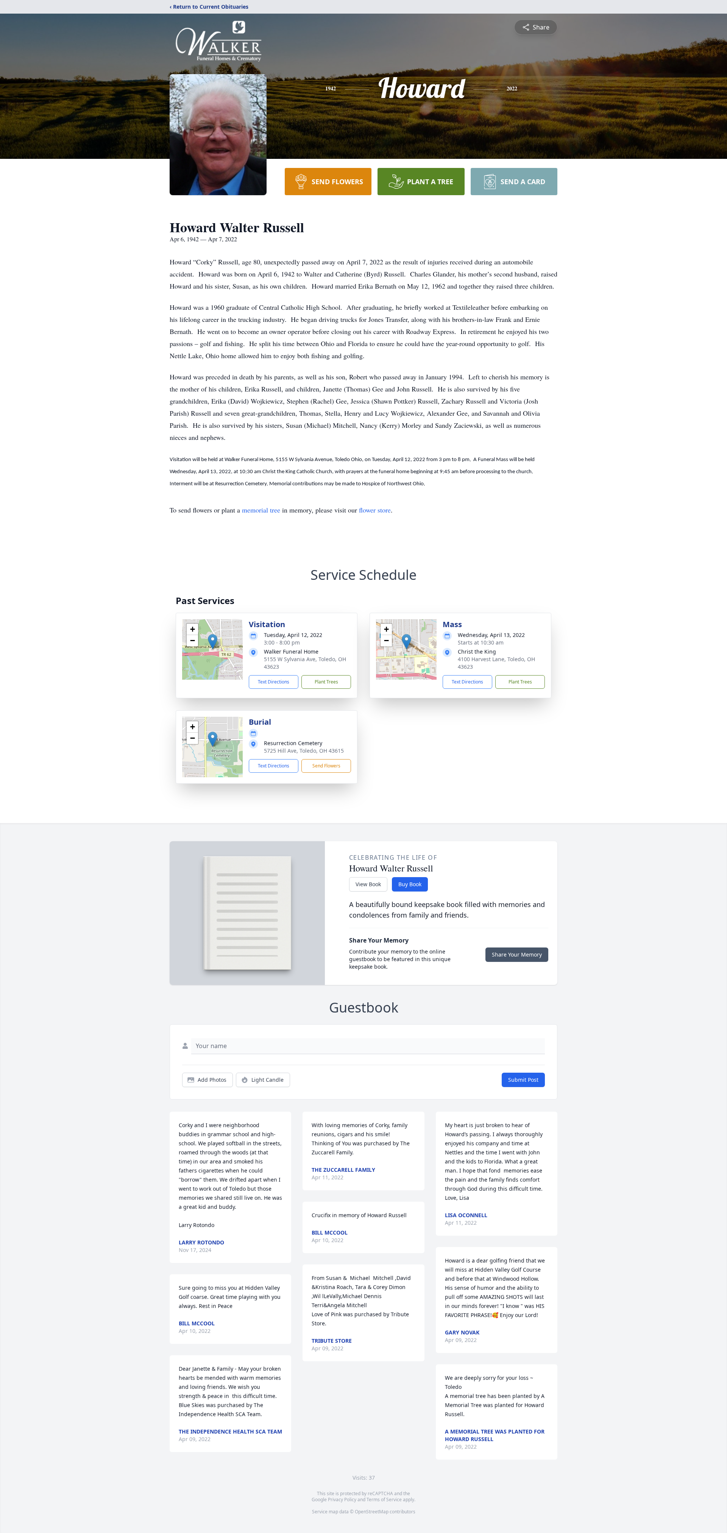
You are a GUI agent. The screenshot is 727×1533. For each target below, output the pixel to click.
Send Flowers (326, 766)
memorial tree (261, 509)
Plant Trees (326, 682)
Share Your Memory (517, 954)
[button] (212, 641)
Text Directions (273, 682)
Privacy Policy (342, 1499)
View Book (368, 884)
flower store (375, 509)
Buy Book (409, 884)
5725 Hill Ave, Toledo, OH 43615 (304, 750)
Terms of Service (384, 1499)
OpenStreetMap (371, 1511)
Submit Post (523, 1079)
